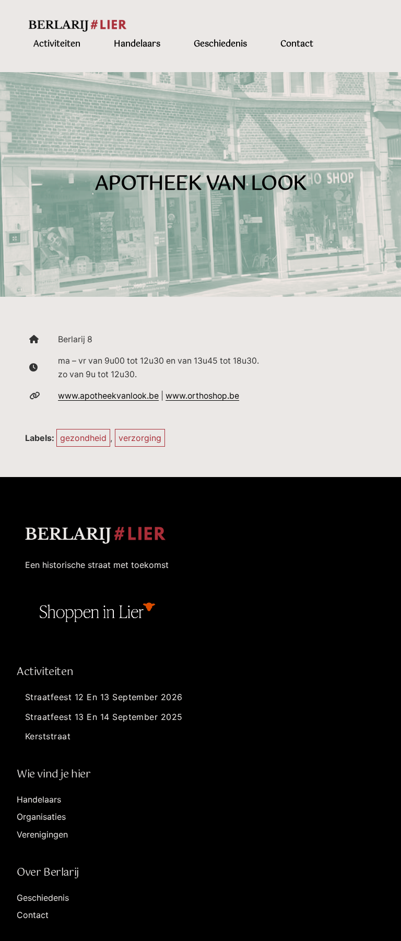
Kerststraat (47, 736)
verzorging (140, 438)
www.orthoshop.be (202, 396)
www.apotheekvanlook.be (108, 396)
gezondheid (83, 438)
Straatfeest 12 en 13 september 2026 (104, 697)
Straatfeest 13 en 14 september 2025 (104, 717)
